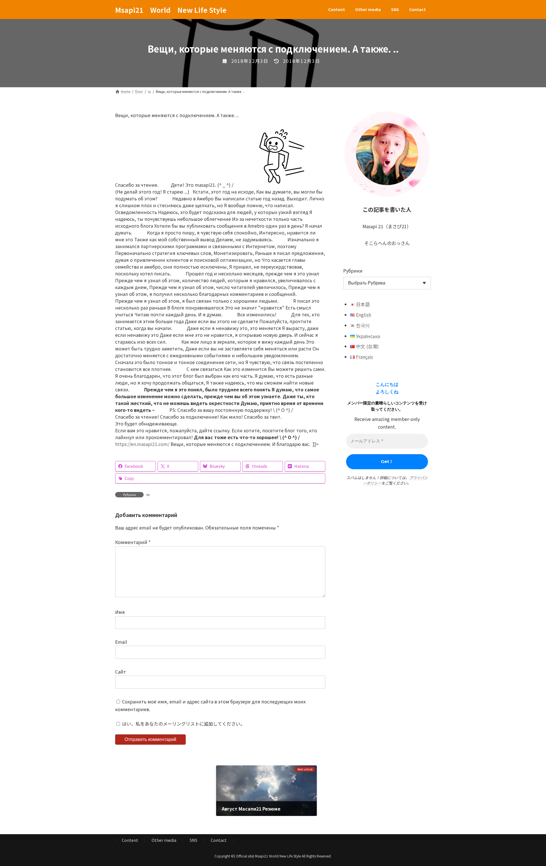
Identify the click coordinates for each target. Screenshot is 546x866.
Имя (120, 612)
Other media (164, 840)
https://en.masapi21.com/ (142, 444)
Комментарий (132, 542)
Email (121, 642)
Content (130, 840)
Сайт (120, 671)
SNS (193, 840)
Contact (219, 840)
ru (148, 494)
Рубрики (353, 270)
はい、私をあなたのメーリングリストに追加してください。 (183, 723)
